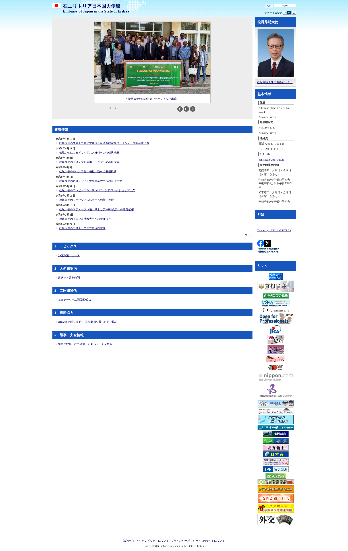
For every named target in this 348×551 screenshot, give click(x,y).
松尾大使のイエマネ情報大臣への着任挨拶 (85, 218)
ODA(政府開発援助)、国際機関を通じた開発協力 (87, 321)
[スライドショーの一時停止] (186, 109)
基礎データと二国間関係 (73, 299)
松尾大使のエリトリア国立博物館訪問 (82, 228)
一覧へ (247, 235)
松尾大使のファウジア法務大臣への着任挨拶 (86, 199)
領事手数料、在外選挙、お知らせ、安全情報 (85, 344)
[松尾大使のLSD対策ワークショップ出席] (152, 58)
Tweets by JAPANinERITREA (274, 230)
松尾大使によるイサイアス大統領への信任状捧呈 (89, 152)
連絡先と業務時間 (69, 277)
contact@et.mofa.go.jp (271, 159)
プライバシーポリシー (184, 540)
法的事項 (128, 540)
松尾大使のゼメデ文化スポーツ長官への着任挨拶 (89, 162)
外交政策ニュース (69, 255)
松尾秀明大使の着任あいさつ (275, 82)
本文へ (269, 6)
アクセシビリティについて (152, 540)
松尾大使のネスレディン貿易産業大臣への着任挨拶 (90, 181)
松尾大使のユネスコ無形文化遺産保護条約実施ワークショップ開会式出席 (104, 143)
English (285, 5)
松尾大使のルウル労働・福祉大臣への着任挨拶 (87, 171)
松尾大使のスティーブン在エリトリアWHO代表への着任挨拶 (96, 209)
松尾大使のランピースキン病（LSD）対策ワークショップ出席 (97, 190)
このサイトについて (212, 540)
